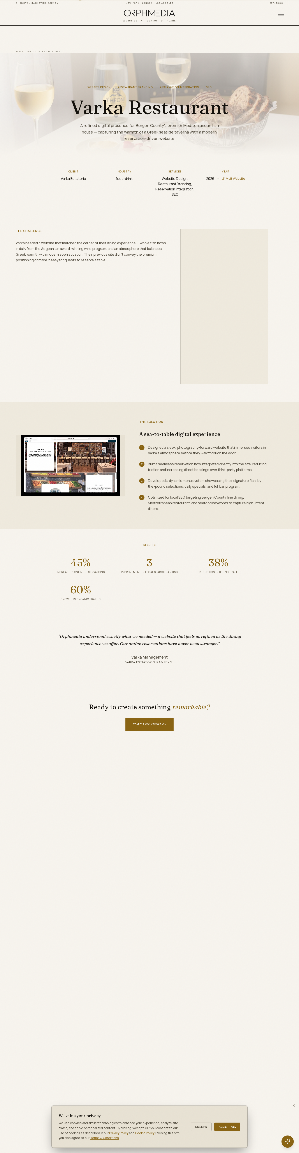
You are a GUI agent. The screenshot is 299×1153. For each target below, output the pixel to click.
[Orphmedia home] (149, 13)
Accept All (227, 1126)
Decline (201, 1126)
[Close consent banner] (293, 1105)
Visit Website (235, 178)
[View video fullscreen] (259, 236)
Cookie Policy (144, 1133)
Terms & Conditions (104, 1138)
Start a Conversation (149, 724)
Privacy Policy (118, 1133)
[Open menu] (281, 16)
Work (30, 51)
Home (19, 51)
